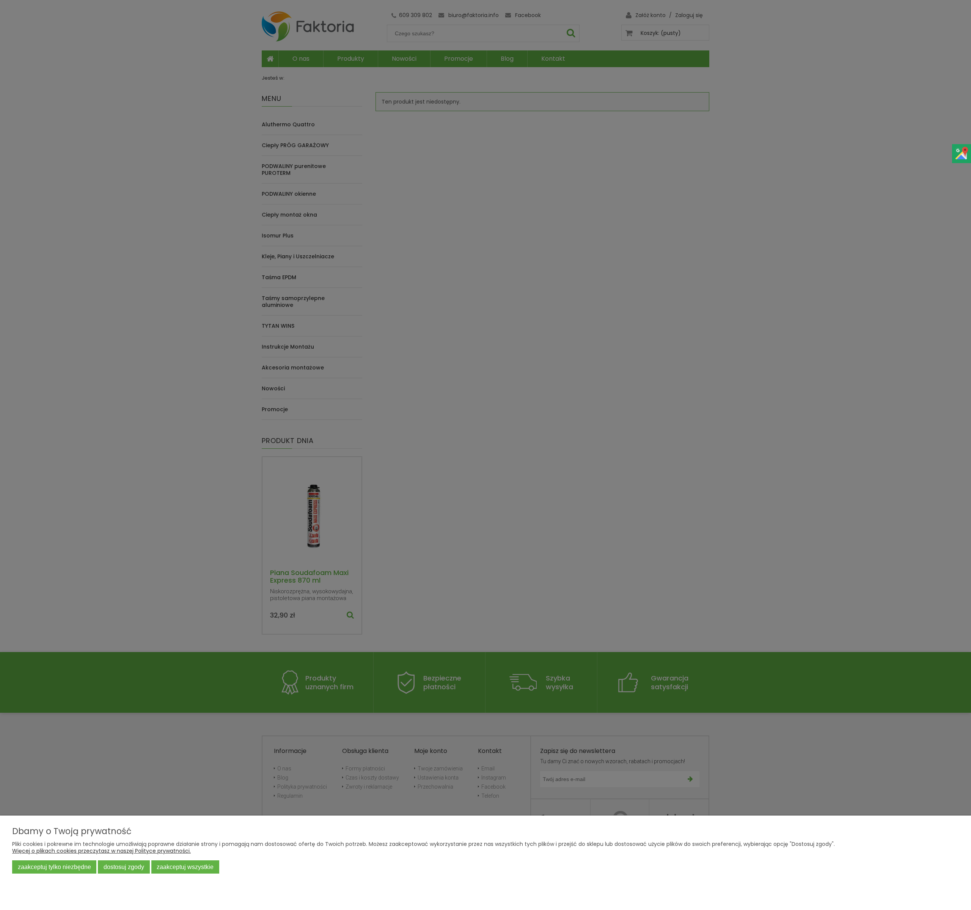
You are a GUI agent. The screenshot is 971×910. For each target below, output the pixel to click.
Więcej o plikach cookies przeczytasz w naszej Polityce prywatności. (101, 851)
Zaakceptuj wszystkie (185, 866)
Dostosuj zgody (124, 866)
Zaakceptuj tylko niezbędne (54, 866)
